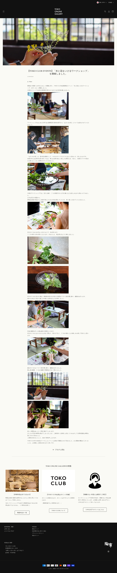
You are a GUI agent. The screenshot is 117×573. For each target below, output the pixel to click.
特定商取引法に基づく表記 (39, 530)
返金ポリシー (35, 535)
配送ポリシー (35, 528)
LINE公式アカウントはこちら (95, 509)
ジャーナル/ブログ (9, 530)
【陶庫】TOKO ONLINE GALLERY (60, 568)
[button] (3, 11)
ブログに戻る (60, 450)
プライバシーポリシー (38, 533)
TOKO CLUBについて (58, 510)
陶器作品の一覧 (22, 512)
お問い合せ (7, 528)
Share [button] (30, 81)
